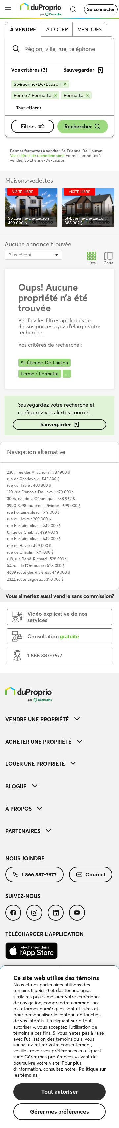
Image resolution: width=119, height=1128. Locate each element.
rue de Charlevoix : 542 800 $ (33, 478)
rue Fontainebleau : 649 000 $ (34, 538)
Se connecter (101, 9)
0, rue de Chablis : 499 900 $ (32, 532)
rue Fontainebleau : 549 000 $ (34, 525)
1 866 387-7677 (39, 874)
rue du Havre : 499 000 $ (29, 545)
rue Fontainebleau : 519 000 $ (33, 512)
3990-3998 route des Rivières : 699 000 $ (44, 505)
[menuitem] (59, 719)
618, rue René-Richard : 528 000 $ (37, 558)
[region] (59, 1047)
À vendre (23, 29)
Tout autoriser (59, 1091)
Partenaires (22, 831)
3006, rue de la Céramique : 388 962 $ (41, 498)
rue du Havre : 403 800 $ (29, 485)
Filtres (28, 126)
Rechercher (78, 126)
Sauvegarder (55, 424)
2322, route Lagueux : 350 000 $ (35, 579)
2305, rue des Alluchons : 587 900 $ (38, 472)
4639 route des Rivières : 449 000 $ (38, 572)
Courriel (95, 874)
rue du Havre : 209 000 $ (29, 518)
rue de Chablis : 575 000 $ (30, 552)
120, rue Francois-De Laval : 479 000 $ (40, 491)
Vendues (90, 29)
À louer (57, 29)
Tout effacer (28, 108)
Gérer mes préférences (59, 1111)
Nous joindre (25, 858)
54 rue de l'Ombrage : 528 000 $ (36, 565)
